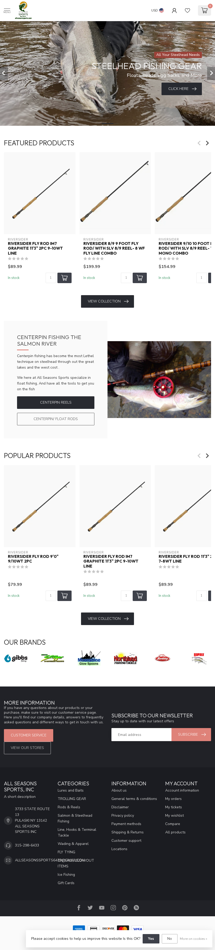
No (169, 938)
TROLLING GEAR (72, 798)
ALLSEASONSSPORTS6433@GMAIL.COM (50, 860)
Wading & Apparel (73, 843)
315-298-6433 (27, 845)
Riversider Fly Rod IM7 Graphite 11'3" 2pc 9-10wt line (35, 248)
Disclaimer (120, 807)
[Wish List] (187, 10)
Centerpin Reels (56, 402)
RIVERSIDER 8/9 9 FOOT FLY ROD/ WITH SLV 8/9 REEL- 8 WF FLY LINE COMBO (114, 248)
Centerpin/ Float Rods (56, 418)
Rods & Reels (69, 807)
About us (119, 790)
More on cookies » (193, 938)
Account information (182, 790)
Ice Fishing (66, 874)
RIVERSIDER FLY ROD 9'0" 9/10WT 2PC (33, 558)
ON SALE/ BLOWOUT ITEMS (76, 863)
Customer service (28, 735)
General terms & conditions (134, 798)
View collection (104, 301)
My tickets (173, 807)
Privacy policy (122, 815)
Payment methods (126, 823)
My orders (173, 798)
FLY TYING (66, 852)
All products (175, 832)
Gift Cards (66, 882)
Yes (151, 938)
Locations (119, 848)
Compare (172, 823)
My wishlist (174, 815)
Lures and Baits (71, 790)
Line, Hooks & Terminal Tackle (77, 832)
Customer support (126, 840)
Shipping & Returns (127, 832)
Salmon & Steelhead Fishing (75, 818)
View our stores (27, 747)
